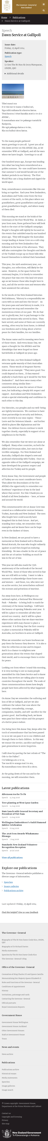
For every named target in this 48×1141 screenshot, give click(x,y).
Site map (5, 1124)
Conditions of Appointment (13, 986)
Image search (7, 1090)
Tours (4, 1039)
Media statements (9, 951)
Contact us (6, 1113)
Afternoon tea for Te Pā (14, 794)
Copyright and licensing (12, 1117)
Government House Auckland (14, 1026)
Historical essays (9, 1074)
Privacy (5, 1120)
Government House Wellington (15, 1022)
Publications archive (13, 890)
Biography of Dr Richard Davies (15, 946)
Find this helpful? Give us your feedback (20, 912)
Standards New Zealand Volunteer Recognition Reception (19, 845)
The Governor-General (14, 933)
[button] (43, 10)
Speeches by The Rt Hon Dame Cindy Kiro (19, 955)
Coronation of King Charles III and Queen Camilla (22, 974)
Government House (12, 1015)
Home (4, 17)
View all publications (12, 857)
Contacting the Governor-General (16, 999)
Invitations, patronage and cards (15, 995)
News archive (7, 1054)
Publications (19, 17)
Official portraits (9, 1003)
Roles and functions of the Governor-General (21, 982)
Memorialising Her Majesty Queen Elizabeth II (21, 978)
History (5, 991)
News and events (10, 1047)
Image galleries (11, 886)
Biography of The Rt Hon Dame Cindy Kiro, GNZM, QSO (23, 941)
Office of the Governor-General (18, 967)
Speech (8, 56)
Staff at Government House (13, 1035)
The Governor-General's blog (14, 959)
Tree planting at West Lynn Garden (20, 802)
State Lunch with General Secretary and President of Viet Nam (22, 812)
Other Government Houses (13, 1030)
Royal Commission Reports (13, 1007)
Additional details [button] (15, 73)
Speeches (8, 882)
